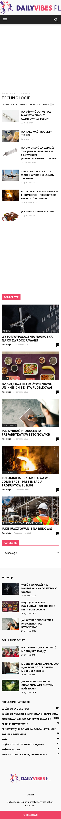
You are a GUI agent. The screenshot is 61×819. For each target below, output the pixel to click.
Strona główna (8, 93)
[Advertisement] (30, 56)
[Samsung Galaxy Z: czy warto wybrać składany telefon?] (10, 175)
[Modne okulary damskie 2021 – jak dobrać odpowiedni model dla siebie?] (10, 668)
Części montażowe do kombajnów (23, 744)
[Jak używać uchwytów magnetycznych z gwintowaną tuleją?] (10, 116)
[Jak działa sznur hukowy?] (10, 215)
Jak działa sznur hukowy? (38, 211)
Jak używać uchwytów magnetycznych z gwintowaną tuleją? (36, 115)
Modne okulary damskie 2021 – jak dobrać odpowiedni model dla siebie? (40, 667)
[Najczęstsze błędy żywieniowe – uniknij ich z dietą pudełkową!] (30, 366)
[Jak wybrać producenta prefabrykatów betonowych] (30, 413)
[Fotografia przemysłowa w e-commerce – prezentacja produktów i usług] (10, 195)
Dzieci (23, 104)
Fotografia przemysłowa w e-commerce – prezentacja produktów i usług (39, 195)
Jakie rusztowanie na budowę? (27, 529)
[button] (56, 19)
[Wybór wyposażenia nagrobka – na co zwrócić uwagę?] (30, 319)
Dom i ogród (10, 104)
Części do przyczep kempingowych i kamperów (30, 713)
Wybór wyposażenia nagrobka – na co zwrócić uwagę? (28, 338)
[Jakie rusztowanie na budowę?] (30, 510)
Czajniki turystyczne (15, 724)
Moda (46, 104)
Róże (4, 739)
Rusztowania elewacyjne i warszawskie (22, 523)
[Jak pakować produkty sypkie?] (10, 136)
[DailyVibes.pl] (30, 8)
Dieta (5, 378)
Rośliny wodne (11, 749)
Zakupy (6, 331)
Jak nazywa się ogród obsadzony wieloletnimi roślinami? (37, 685)
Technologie (9, 472)
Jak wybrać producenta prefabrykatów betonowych (26, 432)
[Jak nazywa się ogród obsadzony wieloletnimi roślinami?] (10, 685)
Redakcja (6, 344)
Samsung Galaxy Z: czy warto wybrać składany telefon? (37, 175)
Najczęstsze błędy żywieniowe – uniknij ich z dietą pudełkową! (28, 385)
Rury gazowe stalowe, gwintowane (24, 754)
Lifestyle (35, 104)
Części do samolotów (15, 708)
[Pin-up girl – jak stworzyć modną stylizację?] (10, 651)
